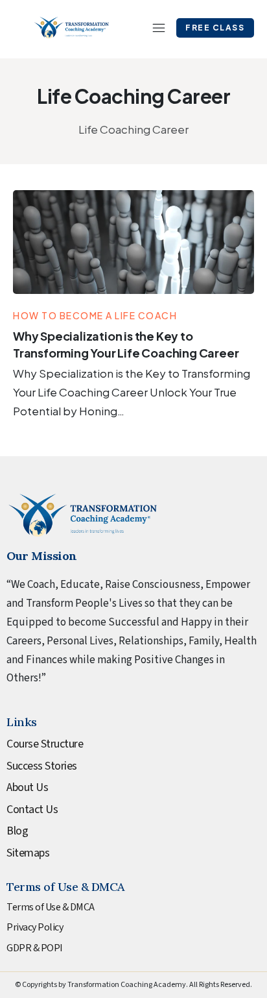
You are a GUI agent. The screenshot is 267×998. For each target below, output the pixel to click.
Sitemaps (27, 853)
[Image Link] (133, 242)
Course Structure (44, 744)
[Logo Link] (71, 27)
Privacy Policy (34, 927)
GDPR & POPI (34, 948)
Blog (17, 831)
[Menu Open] (152, 27)
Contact (24, 809)
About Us (27, 787)
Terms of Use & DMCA (50, 907)
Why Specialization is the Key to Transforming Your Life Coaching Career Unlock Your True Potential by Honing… (131, 392)
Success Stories (41, 766)
